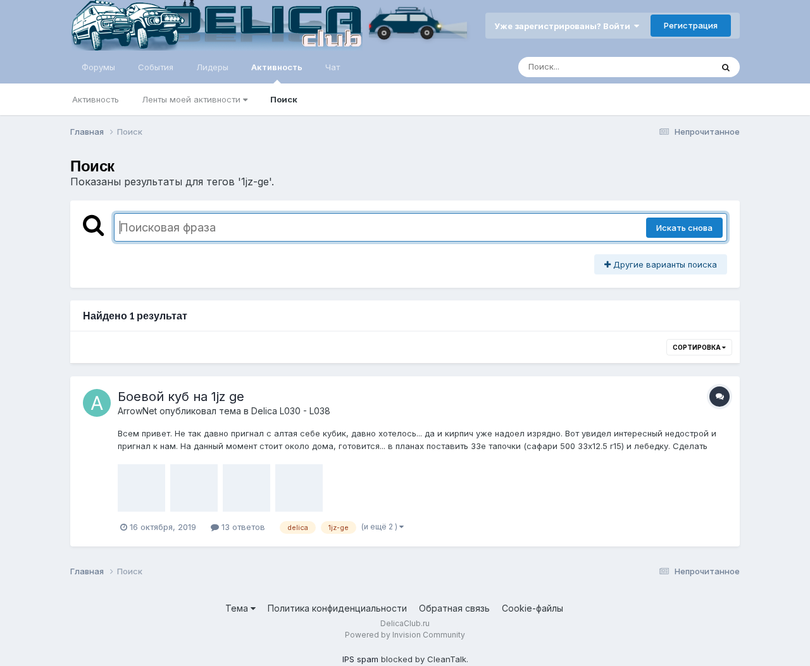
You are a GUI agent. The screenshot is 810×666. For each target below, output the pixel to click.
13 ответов (242, 527)
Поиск (283, 99)
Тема (238, 608)
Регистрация (691, 25)
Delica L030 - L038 (290, 410)
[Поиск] (726, 67)
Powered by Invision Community (405, 634)
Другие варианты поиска (664, 264)
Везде (683, 66)
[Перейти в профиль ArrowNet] (97, 403)
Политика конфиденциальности (337, 608)
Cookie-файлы (532, 608)
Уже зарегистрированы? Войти (564, 26)
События (155, 67)
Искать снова (684, 228)
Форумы (98, 67)
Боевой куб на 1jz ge (181, 396)
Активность (276, 67)
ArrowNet (137, 410)
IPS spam (360, 659)
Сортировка (697, 347)
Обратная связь (454, 608)
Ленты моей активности (192, 99)
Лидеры (212, 67)
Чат (332, 67)
